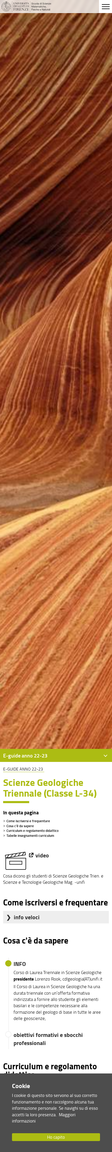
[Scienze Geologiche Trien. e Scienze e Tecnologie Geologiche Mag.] (18, 855)
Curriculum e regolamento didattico (33, 830)
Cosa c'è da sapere (20, 825)
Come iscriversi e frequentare (28, 821)
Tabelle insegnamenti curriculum (30, 835)
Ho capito (56, 1137)
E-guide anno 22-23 (23, 769)
